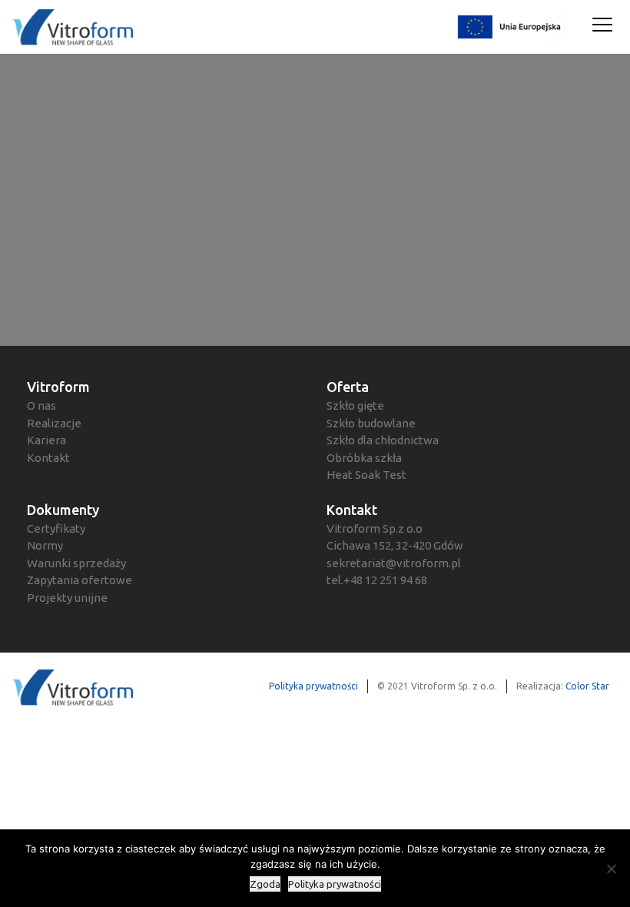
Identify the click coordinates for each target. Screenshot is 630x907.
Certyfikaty (56, 528)
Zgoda (265, 884)
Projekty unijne (67, 597)
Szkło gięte (355, 405)
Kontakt (48, 457)
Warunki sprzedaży (76, 563)
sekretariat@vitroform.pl (394, 563)
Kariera (46, 440)
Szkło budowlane (371, 423)
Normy (45, 545)
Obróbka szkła (364, 457)
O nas (41, 405)
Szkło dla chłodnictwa (383, 440)
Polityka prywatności (313, 686)
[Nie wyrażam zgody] (610, 868)
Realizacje (54, 423)
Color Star (587, 686)
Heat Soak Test (366, 474)
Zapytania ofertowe (79, 579)
